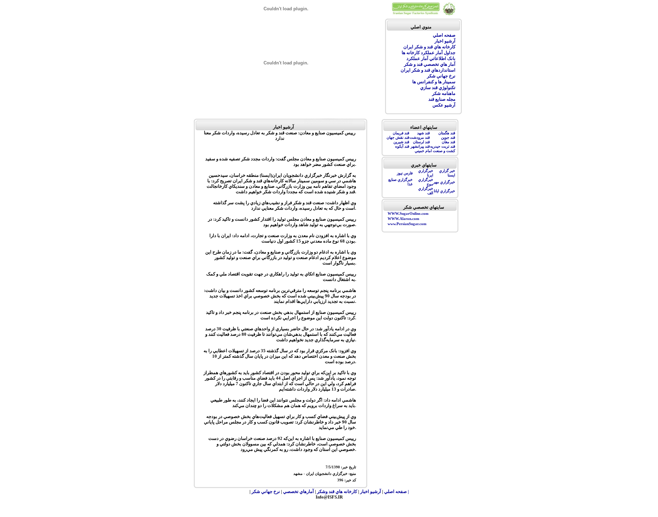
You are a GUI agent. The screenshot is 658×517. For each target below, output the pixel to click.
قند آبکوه (402, 146)
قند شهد (423, 133)
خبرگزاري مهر (444, 182)
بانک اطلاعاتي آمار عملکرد (430, 58)
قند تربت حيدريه (442, 146)
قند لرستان (421, 142)
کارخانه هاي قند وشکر (337, 491)
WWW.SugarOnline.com (408, 214)
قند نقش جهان (398, 137)
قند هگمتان (446, 133)
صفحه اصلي (444, 35)
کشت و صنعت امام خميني (435, 151)
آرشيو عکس (443, 105)
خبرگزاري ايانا (444, 191)
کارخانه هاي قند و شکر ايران (429, 46)
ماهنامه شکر (443, 93)
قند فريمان (401, 133)
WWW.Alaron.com (403, 219)
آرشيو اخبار (445, 41)
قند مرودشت (420, 137)
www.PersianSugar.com (407, 224)
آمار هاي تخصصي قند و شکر (429, 64)
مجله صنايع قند (441, 99)
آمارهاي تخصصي (299, 491)
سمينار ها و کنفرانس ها (433, 81)
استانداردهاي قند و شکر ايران (428, 70)
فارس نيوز (405, 173)
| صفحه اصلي (396, 491)
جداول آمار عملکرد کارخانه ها (428, 52)
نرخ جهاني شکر (441, 75)
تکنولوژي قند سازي (437, 87)
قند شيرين (401, 142)
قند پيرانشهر (420, 146)
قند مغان (448, 142)
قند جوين (448, 137)
